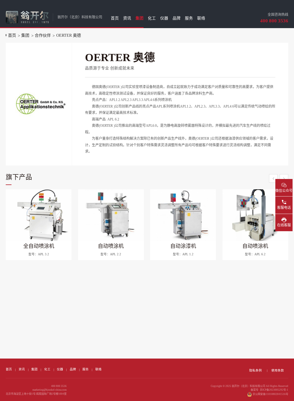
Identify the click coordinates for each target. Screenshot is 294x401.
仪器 (164, 18)
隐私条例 (255, 370)
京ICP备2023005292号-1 (274, 389)
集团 (140, 18)
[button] (273, 178)
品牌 (177, 18)
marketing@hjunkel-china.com (49, 389)
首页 (115, 18)
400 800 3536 (274, 21)
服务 (189, 18)
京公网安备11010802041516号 (270, 394)
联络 (201, 18)
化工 (152, 18)
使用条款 (277, 370)
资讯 (127, 18)
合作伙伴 (43, 35)
